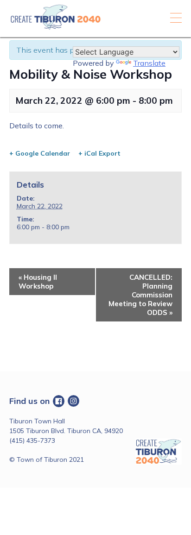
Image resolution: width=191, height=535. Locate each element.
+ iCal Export (99, 153)
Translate (149, 63)
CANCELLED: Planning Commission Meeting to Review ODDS (140, 295)
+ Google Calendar (39, 153)
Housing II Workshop (38, 281)
